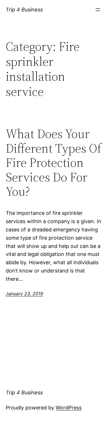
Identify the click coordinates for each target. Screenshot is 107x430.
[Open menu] (97, 9)
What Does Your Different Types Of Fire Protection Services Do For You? (53, 163)
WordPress (69, 408)
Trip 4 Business (24, 10)
